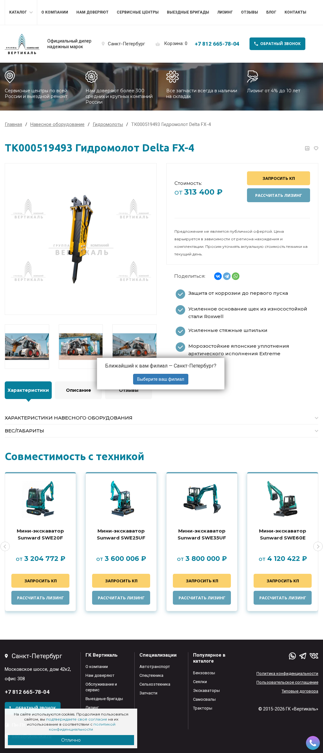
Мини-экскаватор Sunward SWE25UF (121, 534)
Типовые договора (300, 691)
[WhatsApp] (235, 276)
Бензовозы (204, 672)
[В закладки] (316, 148)
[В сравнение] (307, 148)
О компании (54, 12)
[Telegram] (227, 276)
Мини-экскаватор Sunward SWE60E (282, 534)
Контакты (295, 12)
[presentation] (5, 546)
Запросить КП (278, 178)
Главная (13, 124)
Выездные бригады (188, 12)
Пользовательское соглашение (287, 682)
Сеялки (200, 681)
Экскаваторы (206, 690)
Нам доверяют (92, 12)
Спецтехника (151, 675)
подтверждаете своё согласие (76, 719)
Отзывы (249, 12)
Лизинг (225, 12)
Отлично (71, 740)
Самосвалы (204, 699)
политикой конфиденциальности (82, 727)
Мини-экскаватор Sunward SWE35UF (202, 534)
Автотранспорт (154, 666)
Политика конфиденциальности (287, 673)
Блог (271, 12)
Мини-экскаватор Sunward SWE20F (40, 534)
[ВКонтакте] (218, 276)
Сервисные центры (138, 12)
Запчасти (148, 693)
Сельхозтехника (154, 684)
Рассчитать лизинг (278, 195)
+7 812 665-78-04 (217, 44)
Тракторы (202, 708)
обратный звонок (280, 43)
